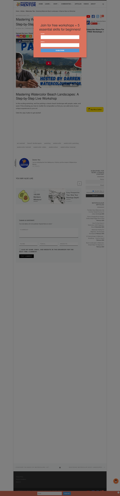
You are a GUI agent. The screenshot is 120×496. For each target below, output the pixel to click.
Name (43, 33)
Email (43, 41)
